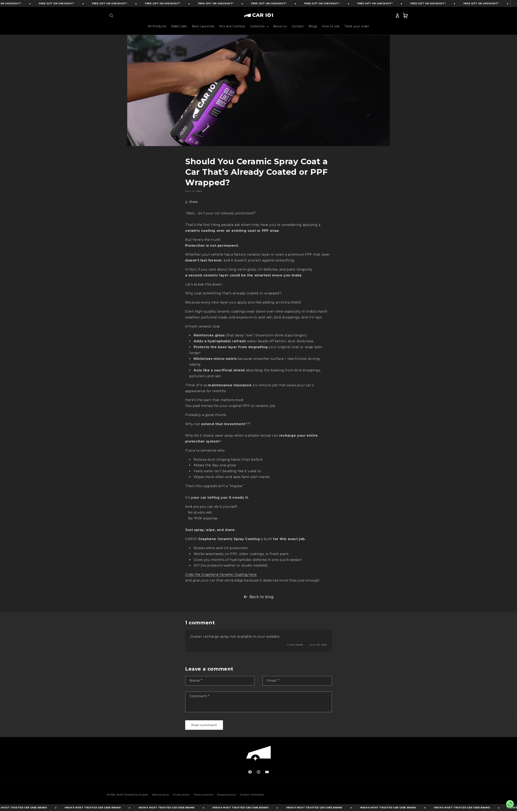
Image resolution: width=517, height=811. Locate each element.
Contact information (252, 794)
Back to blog (261, 597)
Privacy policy (181, 794)
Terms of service (203, 794)
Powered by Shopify (136, 794)
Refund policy (160, 794)
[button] (111, 15)
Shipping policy (226, 794)
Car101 (119, 794)
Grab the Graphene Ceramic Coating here (221, 574)
